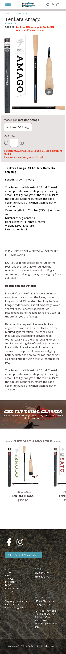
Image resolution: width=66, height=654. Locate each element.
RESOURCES (11, 588)
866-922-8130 (42, 576)
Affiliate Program (14, 607)
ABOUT (9, 575)
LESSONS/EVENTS (14, 581)
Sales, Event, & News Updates (23, 555)
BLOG (8, 585)
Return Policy (12, 604)
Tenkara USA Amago (17, 127)
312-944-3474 (42, 572)
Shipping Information (16, 601)
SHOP (8, 572)
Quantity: (9, 135)
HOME (7, 14)
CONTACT (10, 591)
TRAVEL (9, 578)
